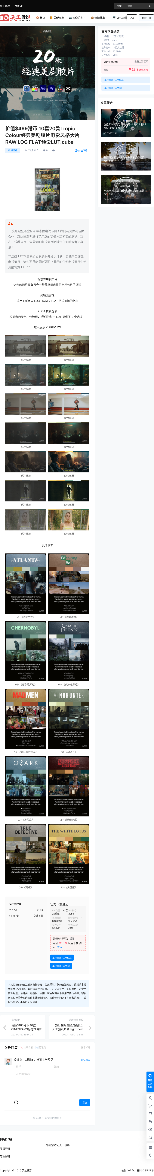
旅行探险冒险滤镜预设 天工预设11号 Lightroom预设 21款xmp (67, 1029)
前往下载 (82, 150)
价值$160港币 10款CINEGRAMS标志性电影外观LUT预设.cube (26, 1029)
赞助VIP (19, 5)
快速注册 (146, 17)
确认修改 (85, 1059)
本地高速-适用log (61, 965)
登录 (132, 17)
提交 (84, 1102)
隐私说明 (5, 1156)
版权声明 (5, 1148)
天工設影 (26, 1170)
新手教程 (5, 5)
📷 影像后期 (76, 17)
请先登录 (143, 70)
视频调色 (12, 150)
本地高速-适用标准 (62, 957)
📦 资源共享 (98, 17)
